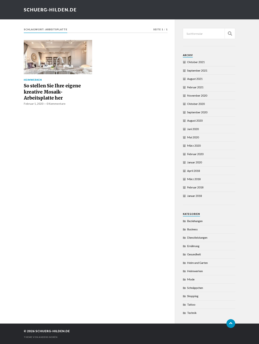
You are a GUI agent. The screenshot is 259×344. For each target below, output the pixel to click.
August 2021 (195, 78)
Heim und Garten (197, 262)
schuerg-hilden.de (50, 9)
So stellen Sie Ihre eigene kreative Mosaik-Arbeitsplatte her (52, 92)
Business (192, 229)
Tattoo (191, 304)
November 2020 (197, 95)
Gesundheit (194, 254)
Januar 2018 (194, 195)
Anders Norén (48, 337)
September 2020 (197, 112)
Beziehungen (195, 221)
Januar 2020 (194, 162)
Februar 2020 (195, 154)
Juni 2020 (193, 129)
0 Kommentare (56, 103)
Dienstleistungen (197, 237)
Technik (192, 312)
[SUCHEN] (230, 33)
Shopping (192, 296)
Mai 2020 (193, 137)
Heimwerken (33, 79)
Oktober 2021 (196, 62)
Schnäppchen (195, 287)
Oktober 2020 (196, 103)
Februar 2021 (195, 87)
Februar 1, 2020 (33, 103)
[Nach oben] (230, 323)
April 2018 (193, 170)
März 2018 (194, 179)
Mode (191, 279)
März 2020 (194, 145)
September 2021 (197, 70)
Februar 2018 (195, 187)
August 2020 (195, 120)
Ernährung (193, 246)
